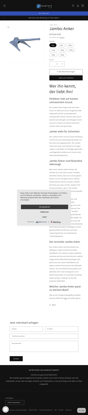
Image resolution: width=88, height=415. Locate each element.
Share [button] (54, 305)
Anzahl (51, 60)
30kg (62, 50)
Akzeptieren (44, 207)
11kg (61, 45)
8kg (53, 45)
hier (65, 298)
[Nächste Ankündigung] (83, 18)
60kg (53, 55)
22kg (53, 50)
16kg (70, 45)
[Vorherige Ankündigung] (4, 18)
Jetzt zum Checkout (66, 78)
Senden (16, 359)
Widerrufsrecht (33, 410)
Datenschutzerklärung (45, 410)
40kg (71, 50)
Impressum (68, 410)
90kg (62, 55)
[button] (4, 5)
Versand (61, 37)
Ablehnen (44, 212)
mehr (44, 217)
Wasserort (13, 410)
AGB (55, 410)
